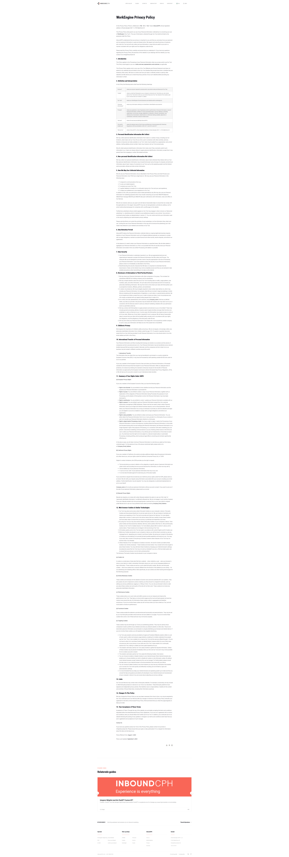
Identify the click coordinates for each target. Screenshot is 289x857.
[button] (97, 793)
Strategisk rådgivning (102, 837)
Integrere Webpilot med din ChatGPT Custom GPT (116, 800)
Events (144, 3)
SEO (98, 840)
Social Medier (111, 837)
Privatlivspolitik (173, 854)
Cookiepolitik (182, 854)
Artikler (123, 837)
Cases (137, 3)
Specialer (129, 3)
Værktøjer (124, 843)
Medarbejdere (149, 840)
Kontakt (170, 3)
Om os (162, 3)
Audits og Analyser (112, 843)
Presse (148, 843)
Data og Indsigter (112, 840)
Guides (123, 840)
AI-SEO (99, 843)
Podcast (134, 837)
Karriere (148, 845)
